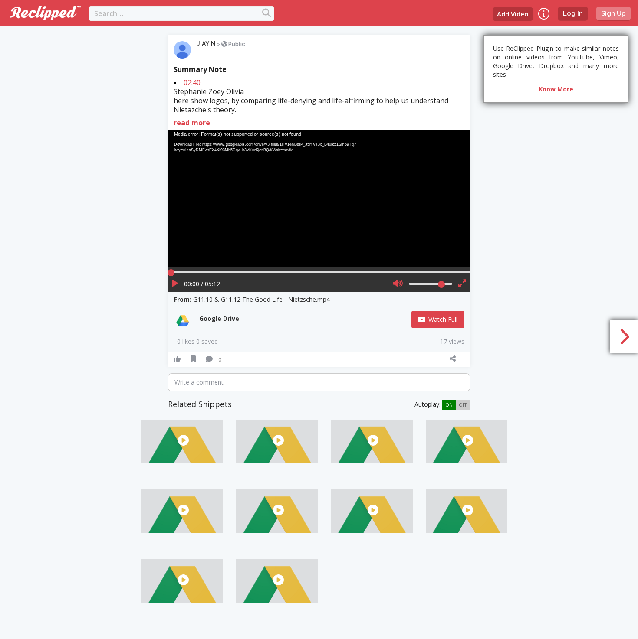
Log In (573, 13)
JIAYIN (206, 43)
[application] (319, 198)
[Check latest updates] (543, 14)
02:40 (192, 82)
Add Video (513, 14)
